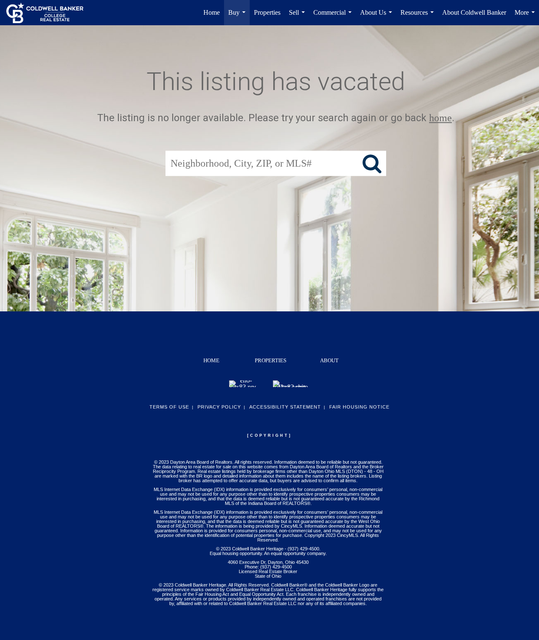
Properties (267, 12)
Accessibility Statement (285, 406)
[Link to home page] (49, 12)
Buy (238, 17)
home (440, 117)
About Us (377, 17)
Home (211, 12)
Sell (298, 17)
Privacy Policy (219, 406)
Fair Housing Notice (359, 406)
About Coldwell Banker (474, 12)
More (526, 17)
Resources (418, 17)
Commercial (334, 17)
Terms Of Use (169, 406)
